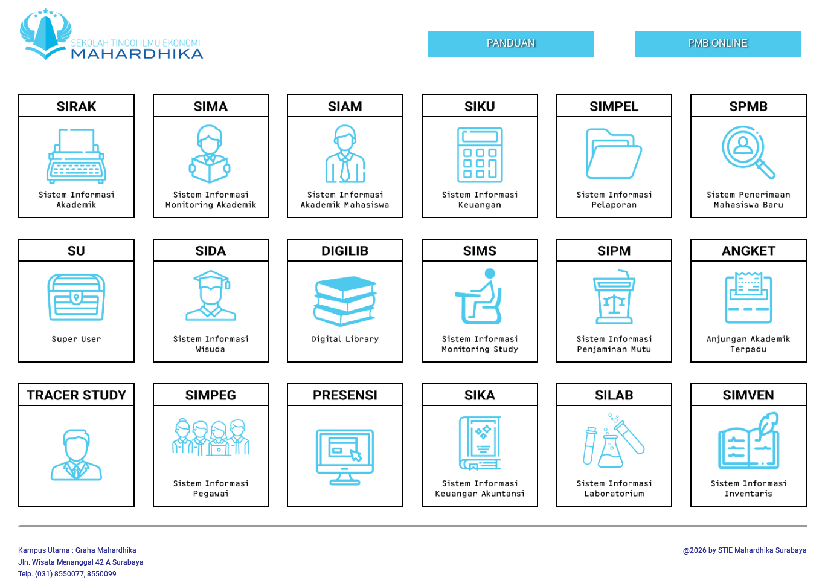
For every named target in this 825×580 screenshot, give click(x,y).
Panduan (511, 43)
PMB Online (718, 43)
